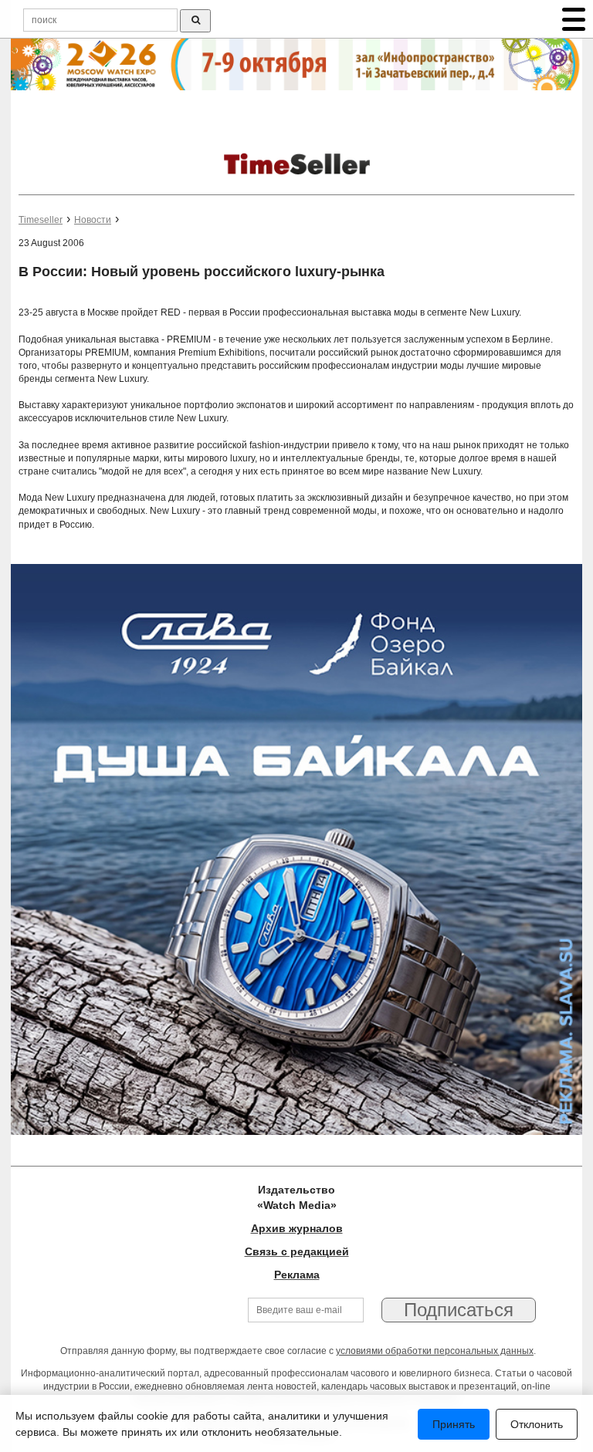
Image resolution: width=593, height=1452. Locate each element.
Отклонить (536, 1424)
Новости (92, 219)
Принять (453, 1424)
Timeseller (41, 219)
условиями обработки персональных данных (435, 1351)
